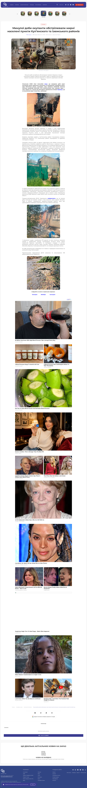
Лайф (24, 773)
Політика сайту (83, 772)
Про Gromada (38, 4)
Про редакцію (55, 778)
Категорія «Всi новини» (28, 707)
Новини (11, 4)
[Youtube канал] (73, 5)
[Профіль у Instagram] (68, 5)
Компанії (54, 773)
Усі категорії (25, 772)
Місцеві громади (56, 777)
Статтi (39, 775)
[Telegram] (40, 713)
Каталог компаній (24, 4)
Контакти (45, 4)
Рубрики (17, 4)
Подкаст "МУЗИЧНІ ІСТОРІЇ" (28, 775)
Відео (24, 780)
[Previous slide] (17, 13)
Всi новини (44, 24)
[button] (35, 713)
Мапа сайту (69, 772)
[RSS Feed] (85, 770)
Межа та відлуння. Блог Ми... (28, 778)
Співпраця (74, 772)
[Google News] (83, 770)
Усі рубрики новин (19, 707)
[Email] (52, 713)
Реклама (39, 772)
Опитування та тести (56, 775)
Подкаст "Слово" (26, 777)
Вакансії (78, 772)
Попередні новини (41, 780)
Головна (13, 707)
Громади (32, 4)
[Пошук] (57, 5)
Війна (39, 773)
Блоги (39, 778)
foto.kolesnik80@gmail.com (6, 776)
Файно (33, 784)
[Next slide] (69, 13)
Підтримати (80, 4)
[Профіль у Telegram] (65, 5)
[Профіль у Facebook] (70, 5)
